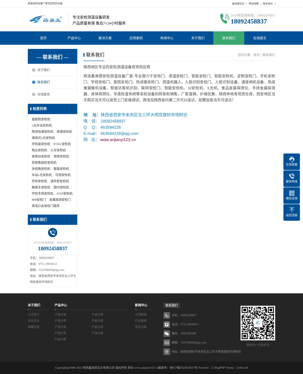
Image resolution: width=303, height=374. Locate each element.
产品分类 (60, 314)
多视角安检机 (41, 168)
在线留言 (259, 38)
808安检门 (39, 199)
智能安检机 (61, 168)
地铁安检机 (61, 156)
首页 (43, 38)
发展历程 (33, 326)
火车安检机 (58, 150)
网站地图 (254, 3)
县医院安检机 (41, 119)
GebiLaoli (242, 367)
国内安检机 (61, 187)
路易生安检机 (41, 187)
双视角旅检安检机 (44, 162)
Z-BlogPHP (218, 367)
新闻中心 (167, 38)
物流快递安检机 (42, 131)
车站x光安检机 (42, 175)
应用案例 (136, 38)
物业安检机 (39, 150)
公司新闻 (141, 314)
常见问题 (141, 326)
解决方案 (105, 38)
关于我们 (197, 38)
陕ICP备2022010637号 (183, 367)
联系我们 (268, 3)
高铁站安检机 (41, 156)
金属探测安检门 (60, 199)
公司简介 (33, 314)
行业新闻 (141, 320)
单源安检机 (64, 131)
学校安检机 (39, 181)
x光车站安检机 (42, 125)
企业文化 (33, 320)
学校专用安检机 (42, 193)
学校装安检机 (41, 144)
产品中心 (74, 38)
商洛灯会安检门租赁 (46, 206)
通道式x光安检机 (43, 137)
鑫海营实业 (238, 3)
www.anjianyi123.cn (118, 139)
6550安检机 (65, 193)
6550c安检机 (62, 144)
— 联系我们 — (52, 57)
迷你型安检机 (59, 181)
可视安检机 (63, 175)
